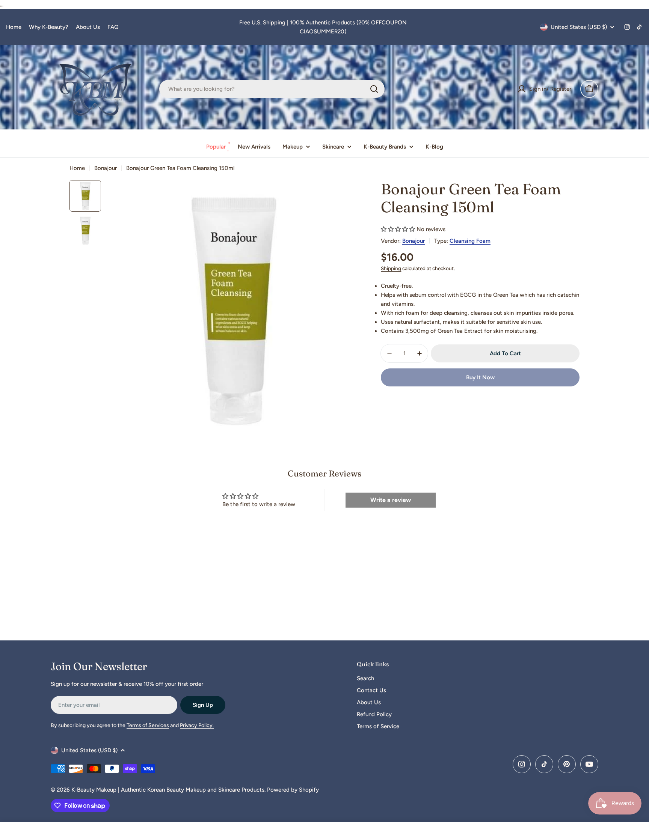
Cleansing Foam (470, 240)
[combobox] (272, 89)
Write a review (390, 499)
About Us (88, 27)
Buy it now (480, 377)
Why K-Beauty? (48, 27)
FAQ (113, 27)
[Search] (374, 88)
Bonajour (105, 168)
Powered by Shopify (293, 789)
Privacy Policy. (197, 725)
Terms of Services (148, 725)
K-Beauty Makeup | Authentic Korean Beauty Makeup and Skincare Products (167, 789)
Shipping (391, 268)
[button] (398, 229)
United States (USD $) (579, 27)
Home (13, 27)
